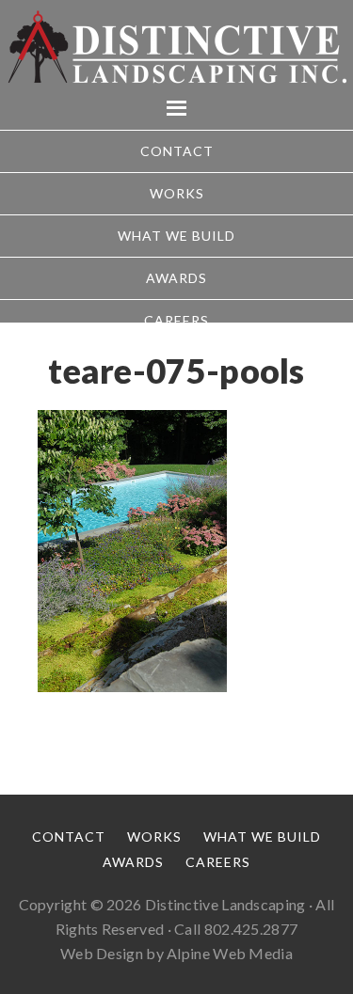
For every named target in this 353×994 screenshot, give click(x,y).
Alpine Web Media (230, 953)
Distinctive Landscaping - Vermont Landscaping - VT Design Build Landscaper (176, 47)
